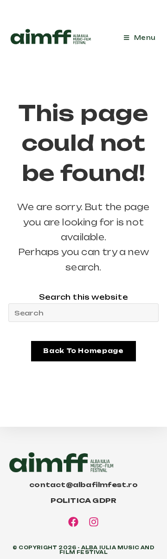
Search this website (83, 297)
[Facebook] (73, 522)
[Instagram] (94, 522)
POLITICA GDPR (84, 500)
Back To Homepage (83, 350)
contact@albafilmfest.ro (83, 484)
